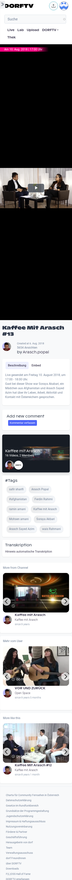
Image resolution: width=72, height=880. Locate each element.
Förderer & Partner (16, 832)
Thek (11, 37)
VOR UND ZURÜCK (30, 688)
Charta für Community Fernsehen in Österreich (32, 795)
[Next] (65, 602)
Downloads (12, 868)
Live (10, 30)
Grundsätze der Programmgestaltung (27, 811)
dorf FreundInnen (16, 858)
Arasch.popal (36, 352)
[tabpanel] (36, 387)
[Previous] (7, 602)
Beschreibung (17, 365)
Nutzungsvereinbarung (19, 826)
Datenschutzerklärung (18, 800)
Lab (20, 30)
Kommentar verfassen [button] (22, 422)
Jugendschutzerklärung (19, 816)
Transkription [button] (18, 545)
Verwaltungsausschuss (19, 852)
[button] (53, 5)
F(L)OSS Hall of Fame (18, 874)
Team (9, 847)
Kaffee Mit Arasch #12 (33, 765)
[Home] (25, 6)
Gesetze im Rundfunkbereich (22, 805)
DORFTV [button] (49, 30)
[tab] (17, 365)
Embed (36, 365)
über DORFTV (13, 863)
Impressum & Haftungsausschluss (25, 821)
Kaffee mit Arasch (22, 451)
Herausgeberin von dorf (19, 842)
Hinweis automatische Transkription (28, 551)
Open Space (22, 693)
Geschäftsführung (16, 837)
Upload (33, 30)
